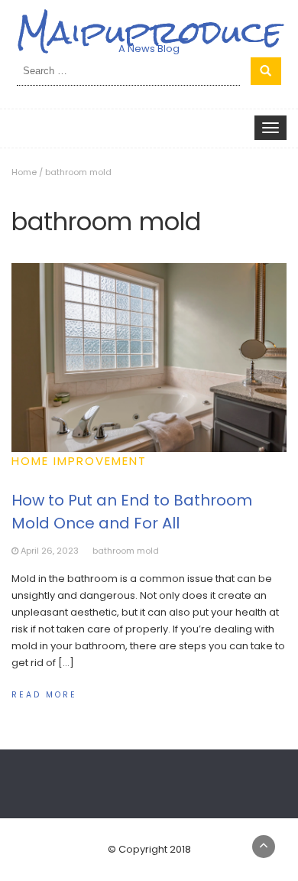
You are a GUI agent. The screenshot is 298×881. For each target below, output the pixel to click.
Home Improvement (79, 461)
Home (24, 172)
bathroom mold (125, 551)
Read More (44, 695)
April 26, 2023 (50, 551)
